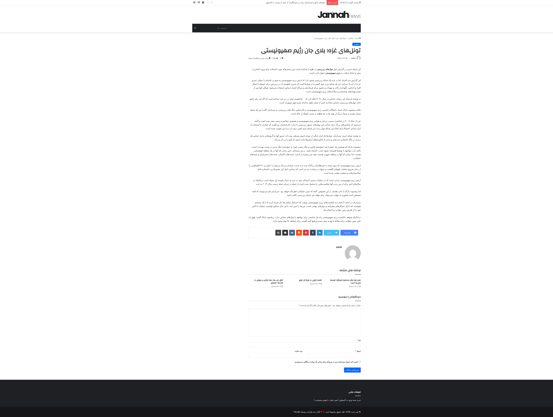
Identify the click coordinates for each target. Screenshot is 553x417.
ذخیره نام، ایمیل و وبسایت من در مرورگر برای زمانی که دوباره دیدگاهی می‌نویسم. (326, 362)
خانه (357, 38)
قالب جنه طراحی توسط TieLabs (306, 412)
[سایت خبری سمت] (339, 14)
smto (353, 58)
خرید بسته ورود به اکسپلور (350, 400)
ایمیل (358, 351)
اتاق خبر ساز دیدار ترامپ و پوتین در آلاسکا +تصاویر (268, 281)
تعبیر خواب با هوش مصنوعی (326, 400)
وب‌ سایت (298, 351)
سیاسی (351, 38)
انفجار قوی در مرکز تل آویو (310, 280)
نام (359, 340)
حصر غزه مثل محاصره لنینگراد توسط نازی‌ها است (345, 281)
